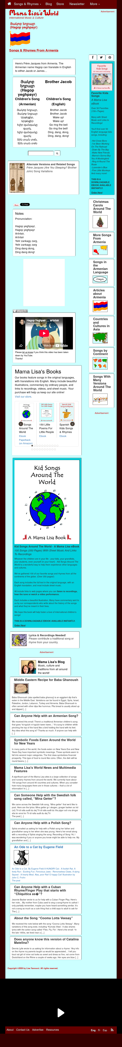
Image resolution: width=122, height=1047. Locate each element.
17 (45, 449)
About (10, 1029)
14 (37, 449)
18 (47, 449)
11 (57, 445)
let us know (27, 352)
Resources (52, 1029)
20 (52, 449)
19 (50, 449)
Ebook (22, 436)
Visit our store (23, 396)
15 (40, 449)
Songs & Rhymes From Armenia (33, 50)
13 (35, 449)
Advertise (37, 1029)
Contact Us (22, 1029)
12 (32, 449)
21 (55, 449)
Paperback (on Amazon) (26, 441)
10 (55, 445)
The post (16, 880)
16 (42, 449)
